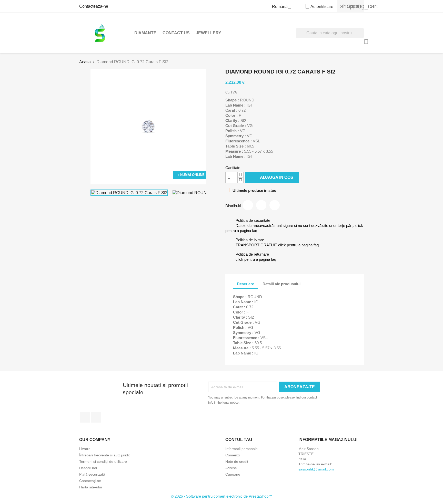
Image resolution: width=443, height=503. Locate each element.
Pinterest (274, 205)
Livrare (84, 449)
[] (361, 36)
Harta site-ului (90, 487)
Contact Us (176, 33)
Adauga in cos (272, 177)
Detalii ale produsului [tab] (281, 284)
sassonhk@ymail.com (316, 469)
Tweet (261, 205)
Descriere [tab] (245, 284)
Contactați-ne (90, 481)
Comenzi (232, 455)
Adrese (231, 468)
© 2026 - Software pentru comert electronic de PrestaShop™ (221, 496)
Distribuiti (248, 205)
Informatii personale (241, 449)
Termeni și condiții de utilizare (103, 461)
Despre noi (88, 468)
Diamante (145, 33)
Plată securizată (92, 474)
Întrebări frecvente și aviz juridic (104, 455)
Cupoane (232, 474)
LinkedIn (96, 417)
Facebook (85, 417)
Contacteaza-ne (93, 6)
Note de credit (236, 461)
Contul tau (238, 439)
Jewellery (208, 33)
